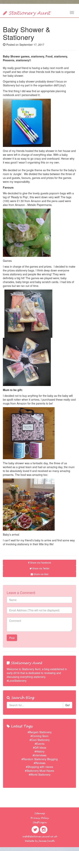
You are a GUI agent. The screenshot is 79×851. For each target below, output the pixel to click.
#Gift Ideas (39, 747)
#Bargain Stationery (40, 732)
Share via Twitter (40, 568)
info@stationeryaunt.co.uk (39, 836)
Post (12, 638)
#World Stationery (39, 774)
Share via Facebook (40, 562)
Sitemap (39, 813)
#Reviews (39, 763)
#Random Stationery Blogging (39, 759)
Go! (67, 705)
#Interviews (39, 755)
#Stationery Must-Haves (39, 771)
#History (39, 751)
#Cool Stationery (40, 740)
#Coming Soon (39, 736)
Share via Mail (41, 574)
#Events (39, 744)
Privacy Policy (39, 818)
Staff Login (40, 822)
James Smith (46, 841)
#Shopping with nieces (39, 767)
